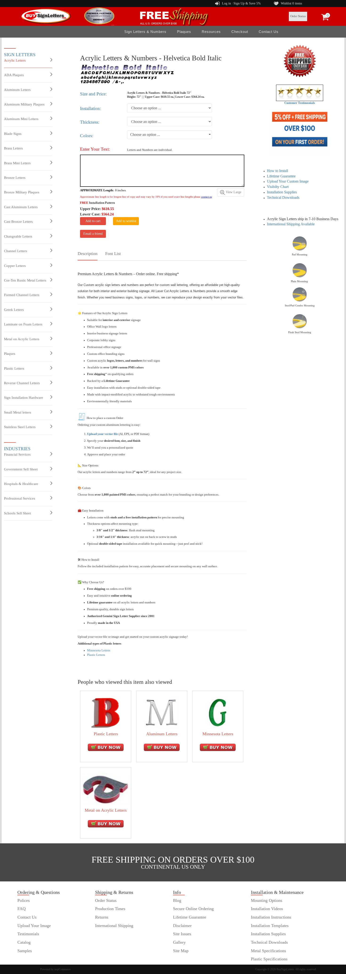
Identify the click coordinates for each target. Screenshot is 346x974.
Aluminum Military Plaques (24, 104)
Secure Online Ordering (193, 908)
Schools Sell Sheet (17, 513)
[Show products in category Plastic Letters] (106, 712)
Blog (177, 900)
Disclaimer (182, 925)
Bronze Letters (14, 178)
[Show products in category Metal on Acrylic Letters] (105, 788)
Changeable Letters (18, 236)
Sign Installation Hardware (23, 397)
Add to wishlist (126, 221)
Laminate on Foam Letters (23, 324)
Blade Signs (12, 134)
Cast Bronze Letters (18, 221)
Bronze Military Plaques (21, 192)
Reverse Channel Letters (22, 383)
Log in (226, 3)
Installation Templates (270, 925)
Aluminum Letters (17, 90)
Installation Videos (267, 908)
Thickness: (89, 122)
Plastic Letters (14, 368)
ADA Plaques (14, 75)
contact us (206, 196)
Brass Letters (13, 148)
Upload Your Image (34, 925)
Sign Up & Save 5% (247, 3)
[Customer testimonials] (299, 92)
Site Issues (182, 933)
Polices (23, 900)
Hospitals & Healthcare (21, 484)
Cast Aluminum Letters (21, 207)
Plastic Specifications (269, 959)
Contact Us (268, 32)
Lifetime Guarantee (281, 176)
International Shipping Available (291, 224)
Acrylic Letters (15, 60)
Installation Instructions (271, 917)
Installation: (90, 108)
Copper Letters (15, 266)
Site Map (181, 950)
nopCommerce (62, 969)
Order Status (298, 16)
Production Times (110, 908)
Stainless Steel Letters (20, 427)
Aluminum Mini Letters (21, 119)
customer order (30, 959)
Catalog (24, 942)
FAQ (21, 908)
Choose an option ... (145, 135)
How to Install (277, 171)
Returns (101, 917)
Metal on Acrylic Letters (21, 339)
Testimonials (28, 933)
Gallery (179, 942)
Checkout (239, 32)
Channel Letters (15, 251)
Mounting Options (266, 900)
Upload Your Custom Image (288, 181)
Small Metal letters (17, 412)
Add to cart (93, 221)
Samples (24, 950)
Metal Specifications (268, 950)
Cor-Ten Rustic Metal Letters (25, 280)
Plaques (9, 354)
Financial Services (17, 454)
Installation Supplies (282, 192)
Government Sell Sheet (21, 469)
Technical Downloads (283, 197)
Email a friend (93, 233)
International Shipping (114, 925)
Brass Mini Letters (17, 163)
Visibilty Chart (278, 187)
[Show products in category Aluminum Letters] (162, 712)
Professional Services (19, 498)
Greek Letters (14, 310)
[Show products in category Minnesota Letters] (217, 712)
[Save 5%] (299, 133)
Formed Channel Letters (21, 295)
